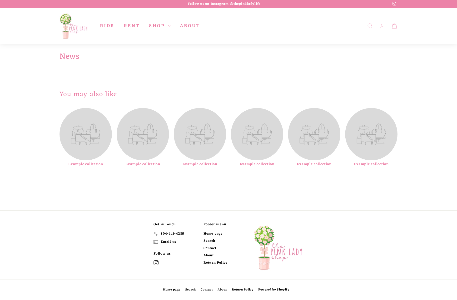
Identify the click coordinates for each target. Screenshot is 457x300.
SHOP (158, 26)
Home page (213, 234)
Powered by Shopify (273, 289)
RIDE (107, 26)
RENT (131, 26)
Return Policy (216, 263)
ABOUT (190, 26)
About (209, 255)
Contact (210, 248)
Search (209, 241)
